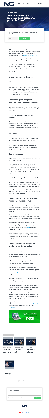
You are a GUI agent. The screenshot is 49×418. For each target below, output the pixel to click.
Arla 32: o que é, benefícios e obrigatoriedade (9, 373)
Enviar (24, 38)
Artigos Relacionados (8, 335)
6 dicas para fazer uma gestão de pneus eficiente (30, 351)
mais (27, 380)
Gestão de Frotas (7, 347)
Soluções (27, 3)
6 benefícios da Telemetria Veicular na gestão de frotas (8, 351)
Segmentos (20, 3)
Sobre (34, 3)
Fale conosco (40, 3)
